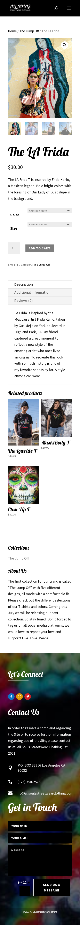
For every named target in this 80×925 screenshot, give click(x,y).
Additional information (32, 292)
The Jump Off (29, 31)
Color (14, 214)
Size (13, 228)
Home (12, 31)
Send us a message (51, 887)
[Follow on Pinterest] (27, 696)
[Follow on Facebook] (11, 696)
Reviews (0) (23, 300)
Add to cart (39, 248)
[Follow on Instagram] (19, 696)
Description (23, 284)
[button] (64, 45)
